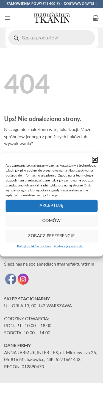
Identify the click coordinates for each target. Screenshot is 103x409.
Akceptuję (51, 206)
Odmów (51, 221)
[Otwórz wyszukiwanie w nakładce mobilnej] (51, 38)
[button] (95, 159)
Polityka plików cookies (34, 246)
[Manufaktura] (51, 18)
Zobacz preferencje (51, 236)
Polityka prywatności (68, 246)
